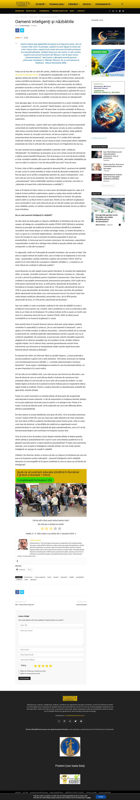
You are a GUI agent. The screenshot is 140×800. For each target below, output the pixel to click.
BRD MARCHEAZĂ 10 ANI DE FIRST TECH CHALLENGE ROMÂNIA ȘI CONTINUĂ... (112, 177)
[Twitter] (119, 11)
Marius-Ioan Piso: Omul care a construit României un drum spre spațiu (113, 166)
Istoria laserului (81, 605)
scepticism (19, 579)
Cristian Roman (28, 577)
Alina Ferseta (100, 225)
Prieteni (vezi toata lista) (70, 765)
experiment (64, 577)
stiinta (26, 579)
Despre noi (19, 11)
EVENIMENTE (44, 11)
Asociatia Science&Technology (39, 792)
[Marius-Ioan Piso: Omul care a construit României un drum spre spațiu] (97, 167)
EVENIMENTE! (102, 4)
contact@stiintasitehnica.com (75, 715)
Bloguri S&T (96, 194)
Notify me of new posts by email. (30, 673)
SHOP (72, 11)
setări (89, 798)
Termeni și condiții (91, 792)
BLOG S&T (24, 17)
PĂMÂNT (73, 4)
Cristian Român (33, 17)
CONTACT (81, 11)
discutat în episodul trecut (26, 75)
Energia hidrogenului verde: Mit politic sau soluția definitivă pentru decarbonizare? (107, 218)
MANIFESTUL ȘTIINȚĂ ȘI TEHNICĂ (74, 792)
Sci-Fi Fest (25, 792)
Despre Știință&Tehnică (56, 792)
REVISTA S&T (31, 11)
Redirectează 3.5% (60, 11)
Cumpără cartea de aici (99, 138)
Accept (101, 797)
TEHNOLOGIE (56, 4)
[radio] (42, 529)
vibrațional (33, 579)
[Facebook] (109, 11)
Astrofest (18, 792)
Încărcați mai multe (107, 186)
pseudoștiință (80, 577)
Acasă (17, 17)
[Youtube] (123, 11)
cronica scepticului (40, 577)
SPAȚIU (87, 4)
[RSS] (116, 11)
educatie (55, 577)
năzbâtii (71, 577)
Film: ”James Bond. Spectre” (24, 605)
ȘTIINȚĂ (40, 4)
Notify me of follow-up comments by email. (33, 671)
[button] (122, 4)
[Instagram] (113, 11)
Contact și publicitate (104, 792)
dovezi (49, 577)
